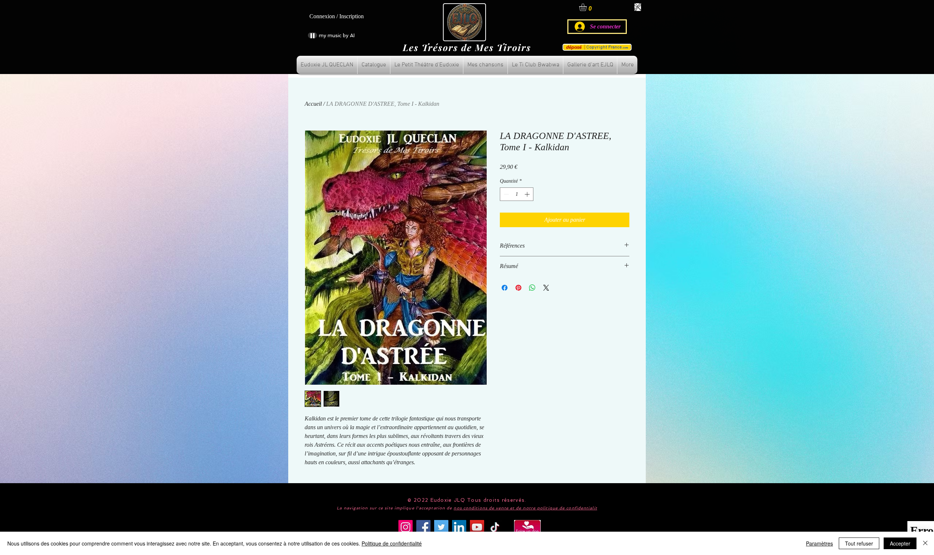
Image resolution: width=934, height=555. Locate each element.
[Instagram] (405, 527)
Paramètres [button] (819, 543)
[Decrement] (505, 194)
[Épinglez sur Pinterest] (518, 287)
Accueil (313, 104)
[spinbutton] (516, 194)
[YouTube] (477, 527)
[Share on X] (546, 287)
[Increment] (527, 194)
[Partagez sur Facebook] (504, 287)
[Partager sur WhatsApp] (532, 287)
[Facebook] (423, 527)
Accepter (900, 543)
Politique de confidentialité (392, 543)
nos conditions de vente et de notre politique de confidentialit (525, 508)
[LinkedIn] (459, 527)
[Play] (312, 35)
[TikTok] (495, 527)
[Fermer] (925, 543)
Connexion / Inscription (336, 16)
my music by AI (337, 35)
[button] (587, 7)
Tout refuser (859, 543)
